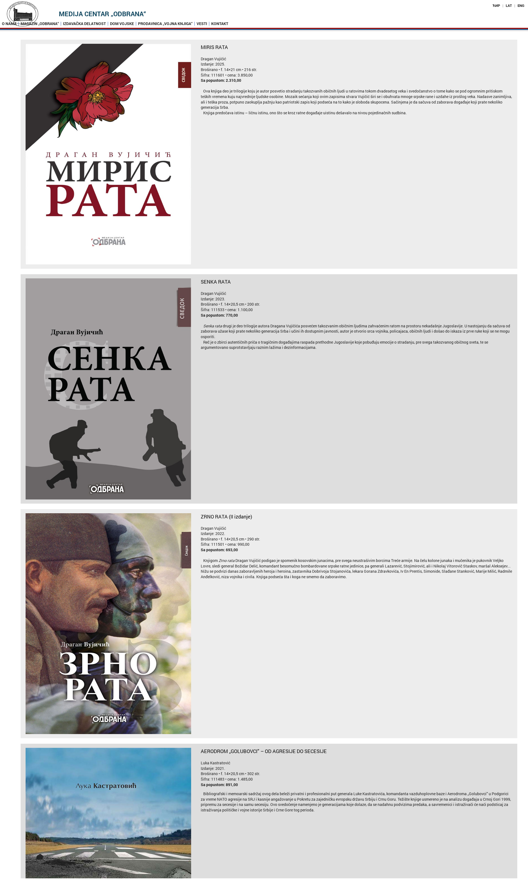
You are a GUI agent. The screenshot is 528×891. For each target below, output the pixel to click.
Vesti (202, 24)
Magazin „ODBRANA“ (40, 24)
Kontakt (219, 24)
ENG (521, 5)
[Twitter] (270, 887)
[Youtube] (281, 887)
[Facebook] (247, 887)
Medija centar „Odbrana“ (102, 13)
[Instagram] (258, 887)
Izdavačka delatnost (84, 24)
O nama (9, 24)
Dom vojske (122, 24)
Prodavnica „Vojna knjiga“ (165, 24)
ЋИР (496, 5)
